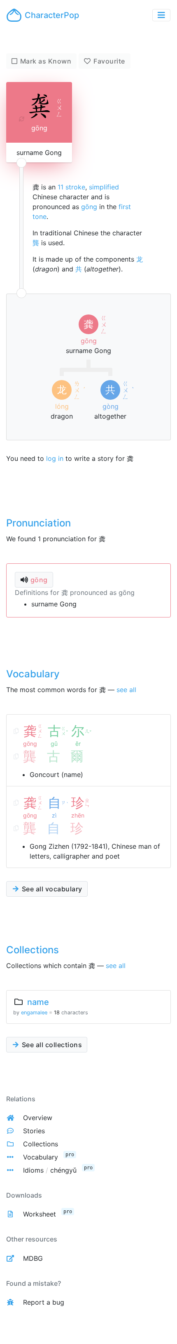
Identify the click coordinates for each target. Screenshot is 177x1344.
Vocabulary (40, 1157)
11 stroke (71, 187)
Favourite (109, 61)
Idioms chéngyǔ (50, 1170)
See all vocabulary (51, 889)
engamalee (34, 1012)
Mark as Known (46, 61)
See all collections (51, 1045)
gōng (89, 207)
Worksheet (39, 1214)
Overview (37, 1118)
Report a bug (43, 1302)
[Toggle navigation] (161, 15)
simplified (104, 187)
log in (54, 458)
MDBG (33, 1258)
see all (126, 690)
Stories (34, 1131)
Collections (40, 1144)
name (38, 1002)
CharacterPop (52, 15)
